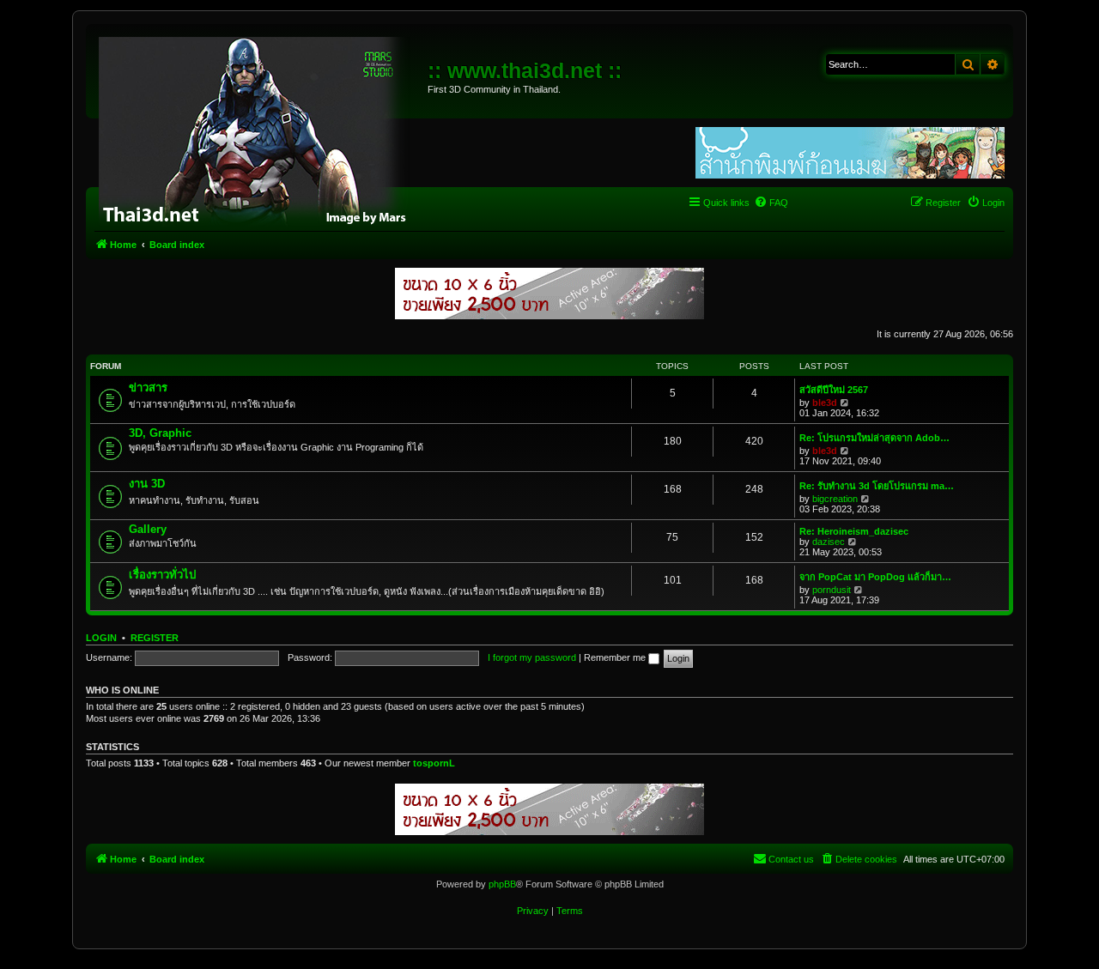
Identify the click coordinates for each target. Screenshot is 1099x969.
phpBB (502, 884)
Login (101, 638)
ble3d (824, 402)
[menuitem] (771, 202)
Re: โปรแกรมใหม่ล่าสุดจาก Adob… (874, 438)
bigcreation (835, 499)
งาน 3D (147, 483)
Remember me (616, 657)
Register (155, 638)
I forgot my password (532, 657)
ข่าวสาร (148, 387)
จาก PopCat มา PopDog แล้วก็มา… (875, 577)
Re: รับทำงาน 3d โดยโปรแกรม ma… (876, 486)
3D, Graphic (160, 433)
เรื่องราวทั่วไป (162, 574)
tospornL (434, 763)
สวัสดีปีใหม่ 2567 (833, 390)
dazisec (828, 541)
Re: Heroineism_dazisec (853, 531)
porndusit (831, 589)
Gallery (148, 529)
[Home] (259, 128)
